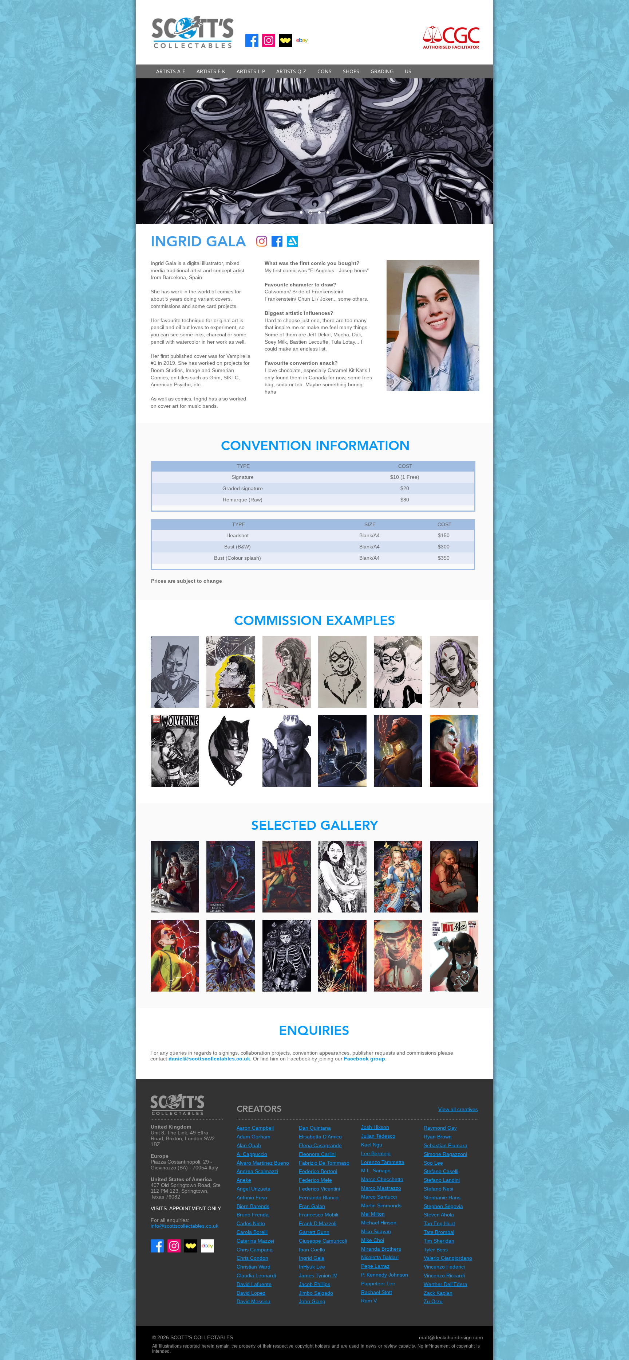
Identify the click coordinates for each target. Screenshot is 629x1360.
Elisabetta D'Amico (320, 1137)
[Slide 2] (301, 212)
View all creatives (458, 1109)
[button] (171, 71)
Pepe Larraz (375, 1266)
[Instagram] (268, 40)
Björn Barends (253, 1206)
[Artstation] (292, 241)
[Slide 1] (309, 212)
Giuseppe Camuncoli (323, 1241)
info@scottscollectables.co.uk (184, 1226)
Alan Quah (249, 1145)
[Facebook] (251, 40)
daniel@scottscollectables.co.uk (209, 1059)
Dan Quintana (315, 1128)
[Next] (482, 151)
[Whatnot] (285, 40)
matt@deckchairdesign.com (451, 1337)
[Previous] (146, 151)
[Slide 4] (327, 213)
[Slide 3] (318, 212)
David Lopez (251, 1293)
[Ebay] (302, 40)
